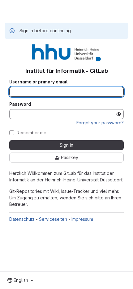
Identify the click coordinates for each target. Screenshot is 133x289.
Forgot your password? (100, 122)
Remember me (31, 132)
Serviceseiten (53, 219)
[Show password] (119, 114)
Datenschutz (22, 219)
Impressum (82, 219)
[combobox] (20, 280)
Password (20, 104)
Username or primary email (38, 81)
